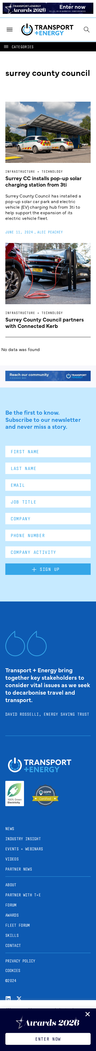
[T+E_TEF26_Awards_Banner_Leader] (48, 12)
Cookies (12, 970)
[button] (18, 46)
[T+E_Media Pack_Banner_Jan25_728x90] (48, 379)
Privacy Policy (20, 960)
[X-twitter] (19, 998)
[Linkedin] (8, 998)
